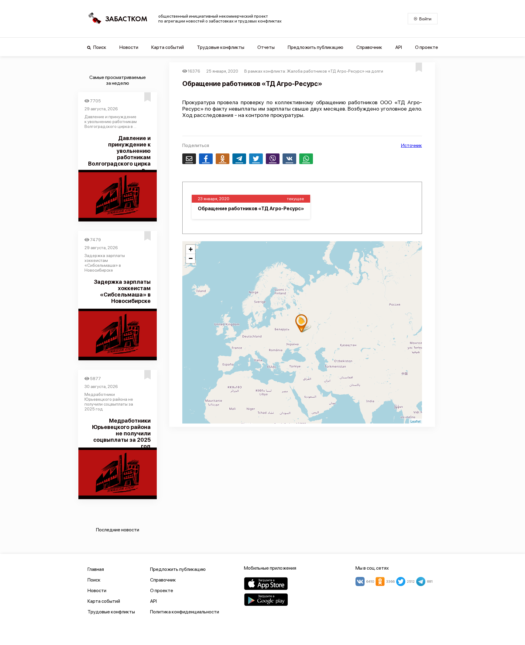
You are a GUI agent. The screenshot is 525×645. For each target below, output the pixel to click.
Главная (96, 569)
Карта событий (167, 47)
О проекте (426, 47)
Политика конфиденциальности (184, 612)
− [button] (191, 258)
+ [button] (191, 249)
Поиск (99, 47)
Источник (411, 145)
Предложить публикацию (315, 47)
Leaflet (415, 421)
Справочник (369, 47)
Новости (128, 47)
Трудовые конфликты (220, 47)
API (398, 47)
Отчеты (266, 47)
